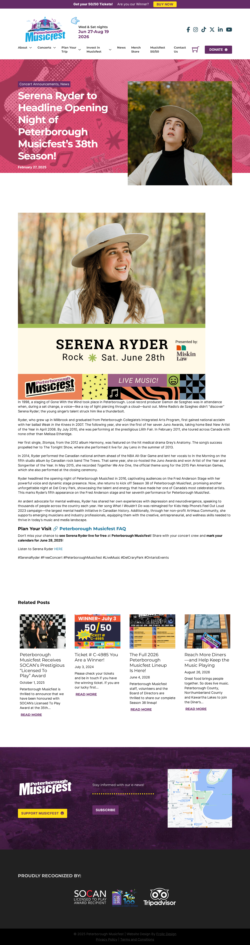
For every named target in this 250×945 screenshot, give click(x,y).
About (22, 47)
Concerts (44, 47)
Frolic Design (166, 934)
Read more (31, 715)
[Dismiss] (248, 2)
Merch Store (136, 49)
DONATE (216, 49)
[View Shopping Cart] (195, 50)
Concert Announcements (39, 84)
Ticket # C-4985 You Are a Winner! (96, 657)
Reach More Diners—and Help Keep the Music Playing (206, 660)
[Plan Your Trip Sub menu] (79, 49)
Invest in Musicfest (94, 49)
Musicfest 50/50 (157, 49)
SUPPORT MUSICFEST (40, 813)
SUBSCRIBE (105, 810)
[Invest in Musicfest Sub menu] (110, 49)
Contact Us (180, 49)
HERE (58, 549)
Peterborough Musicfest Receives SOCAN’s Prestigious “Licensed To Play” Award (42, 665)
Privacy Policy (106, 939)
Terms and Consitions (137, 939)
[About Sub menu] (30, 47)
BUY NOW (165, 4)
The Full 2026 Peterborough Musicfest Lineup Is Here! (148, 662)
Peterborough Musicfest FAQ (92, 528)
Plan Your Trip (68, 49)
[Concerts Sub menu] (54, 47)
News (121, 47)
